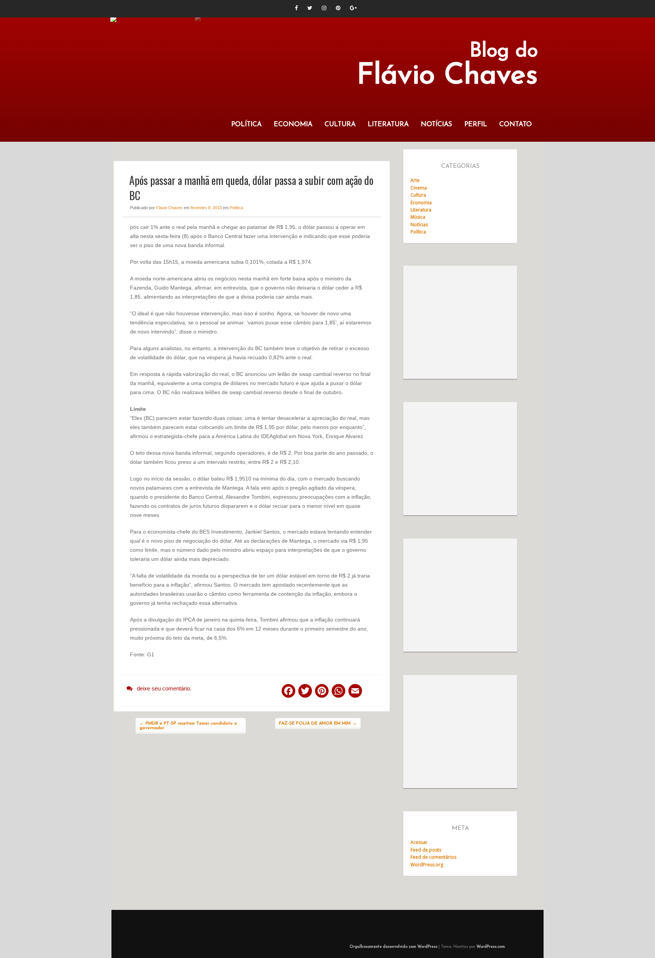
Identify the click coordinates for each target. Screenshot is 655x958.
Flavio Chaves (169, 207)
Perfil (475, 124)
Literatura (388, 124)
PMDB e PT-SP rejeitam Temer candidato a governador (188, 725)
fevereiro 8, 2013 (206, 207)
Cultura (340, 124)
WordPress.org (427, 864)
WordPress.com (490, 947)
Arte (415, 180)
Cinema (419, 188)
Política (246, 124)
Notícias (436, 124)
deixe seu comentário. (164, 688)
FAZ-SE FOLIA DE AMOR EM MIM (318, 723)
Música (418, 217)
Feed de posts (426, 850)
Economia (293, 124)
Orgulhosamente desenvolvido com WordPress (393, 947)
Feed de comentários (433, 857)
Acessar (419, 842)
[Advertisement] (460, 322)
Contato (515, 124)
